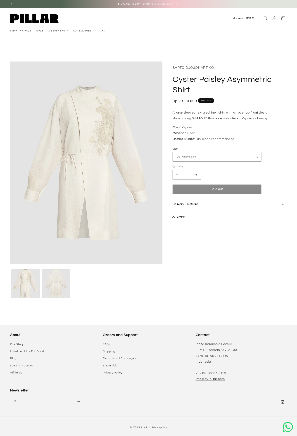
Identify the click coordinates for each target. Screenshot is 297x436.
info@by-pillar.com (210, 379)
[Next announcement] (285, 4)
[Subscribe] (78, 401)
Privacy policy (159, 427)
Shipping (109, 351)
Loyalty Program (21, 365)
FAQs (106, 344)
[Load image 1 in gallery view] (25, 283)
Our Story (16, 344)
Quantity (178, 166)
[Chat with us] (288, 427)
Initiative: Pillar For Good (27, 351)
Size (175, 148)
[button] (58, 30)
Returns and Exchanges (119, 358)
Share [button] (181, 216)
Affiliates (16, 372)
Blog (13, 358)
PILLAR (143, 427)
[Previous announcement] (11, 4)
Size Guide (110, 365)
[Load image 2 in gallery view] (56, 283)
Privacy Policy (112, 372)
